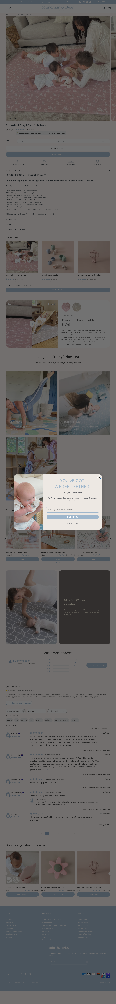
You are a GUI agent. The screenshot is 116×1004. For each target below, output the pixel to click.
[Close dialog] (99, 477)
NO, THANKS (72, 524)
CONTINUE (73, 517)
